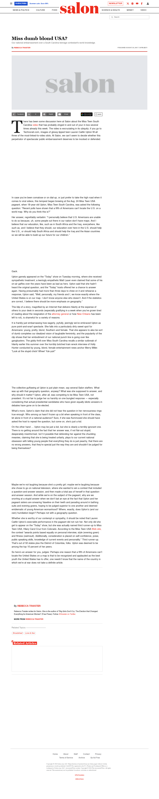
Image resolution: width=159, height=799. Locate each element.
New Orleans (83, 314)
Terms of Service (66, 758)
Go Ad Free (95, 758)
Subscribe (21, 4)
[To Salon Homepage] (79, 8)
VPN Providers (79, 775)
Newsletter (115, 4)
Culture (40, 10)
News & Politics (21, 10)
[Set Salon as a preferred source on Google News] (87, 114)
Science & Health (111, 10)
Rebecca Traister (22, 48)
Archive (82, 758)
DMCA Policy (79, 779)
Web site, (96, 529)
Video (143, 10)
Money (130, 10)
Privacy (98, 754)
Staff (76, 754)
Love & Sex (30, 633)
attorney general (60, 314)
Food (54, 10)
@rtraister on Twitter (67, 614)
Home (55, 754)
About (65, 754)
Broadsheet (17, 633)
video (35, 125)
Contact (86, 754)
